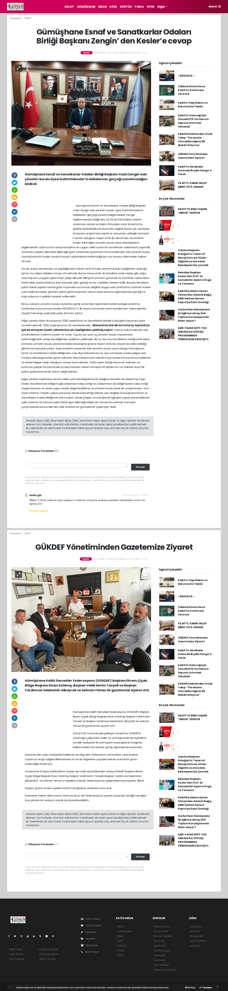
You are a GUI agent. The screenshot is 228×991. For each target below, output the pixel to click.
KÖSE (113, 7)
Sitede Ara (196, 926)
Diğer (161, 7)
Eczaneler (159, 941)
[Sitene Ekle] (54, 936)
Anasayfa (15, 18)
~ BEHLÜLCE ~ (186, 75)
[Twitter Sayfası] (16, 936)
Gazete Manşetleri (165, 970)
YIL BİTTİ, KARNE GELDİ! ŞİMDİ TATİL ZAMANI (192, 185)
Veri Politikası (16, 959)
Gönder (140, 467)
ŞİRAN (102, 7)
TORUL (139, 7)
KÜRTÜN (126, 7)
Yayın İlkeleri (16, 954)
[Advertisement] (87, 196)
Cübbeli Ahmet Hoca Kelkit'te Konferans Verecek (191, 90)
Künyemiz (91, 945)
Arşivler (90, 938)
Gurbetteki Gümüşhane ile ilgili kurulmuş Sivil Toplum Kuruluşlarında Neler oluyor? (194, 315)
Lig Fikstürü (160, 946)
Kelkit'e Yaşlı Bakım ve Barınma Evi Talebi (193, 104)
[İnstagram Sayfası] (22, 936)
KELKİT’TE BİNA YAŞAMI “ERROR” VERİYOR (192, 211)
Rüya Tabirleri (198, 941)
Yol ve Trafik (161, 931)
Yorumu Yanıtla (38, 511)
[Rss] (41, 936)
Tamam (206, 987)
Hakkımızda (15, 949)
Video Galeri (93, 925)
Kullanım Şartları (48, 949)
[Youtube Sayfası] (29, 936)
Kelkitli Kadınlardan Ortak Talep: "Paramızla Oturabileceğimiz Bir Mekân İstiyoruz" (195, 139)
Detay (191, 987)
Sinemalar (160, 955)
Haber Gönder (47, 959)
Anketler (195, 931)
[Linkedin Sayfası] (35, 936)
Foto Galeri (92, 919)
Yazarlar (90, 932)
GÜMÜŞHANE (86, 7)
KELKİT (69, 7)
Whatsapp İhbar (48, 954)
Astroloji (194, 946)
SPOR (150, 7)
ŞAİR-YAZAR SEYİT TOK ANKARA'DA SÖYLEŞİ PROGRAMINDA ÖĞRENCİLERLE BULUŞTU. (193, 333)
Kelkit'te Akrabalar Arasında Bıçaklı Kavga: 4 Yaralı (195, 170)
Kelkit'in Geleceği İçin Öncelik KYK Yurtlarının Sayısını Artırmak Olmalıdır (193, 121)
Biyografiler (196, 936)
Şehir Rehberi (161, 965)
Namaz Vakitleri (163, 936)
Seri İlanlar (160, 960)
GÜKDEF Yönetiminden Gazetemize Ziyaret (193, 156)
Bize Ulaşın (92, 952)
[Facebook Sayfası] (10, 936)
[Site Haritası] (48, 936)
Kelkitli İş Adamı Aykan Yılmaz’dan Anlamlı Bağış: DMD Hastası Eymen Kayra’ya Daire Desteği (195, 296)
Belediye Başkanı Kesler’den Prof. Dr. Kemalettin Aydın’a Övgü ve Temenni (194, 278)
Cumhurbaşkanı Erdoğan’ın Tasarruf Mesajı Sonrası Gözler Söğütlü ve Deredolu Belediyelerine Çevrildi (193, 257)
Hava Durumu (162, 926)
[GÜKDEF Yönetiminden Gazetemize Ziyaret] (81, 619)
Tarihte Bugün (162, 950)
